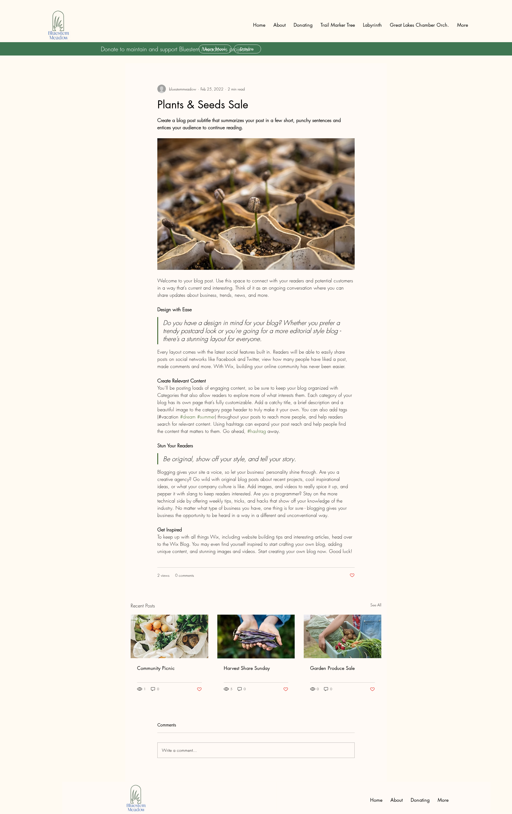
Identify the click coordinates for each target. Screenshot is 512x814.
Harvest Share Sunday (247, 668)
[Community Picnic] (169, 636)
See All (375, 604)
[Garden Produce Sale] (342, 636)
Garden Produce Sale (332, 668)
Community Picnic (156, 668)
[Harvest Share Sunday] (256, 636)
